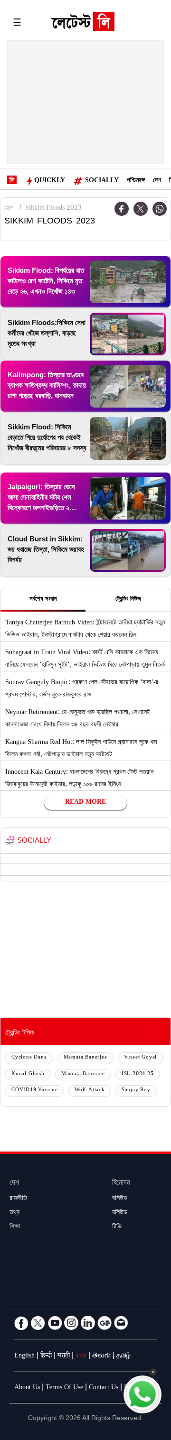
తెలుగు (101, 1356)
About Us (27, 1388)
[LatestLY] (82, 24)
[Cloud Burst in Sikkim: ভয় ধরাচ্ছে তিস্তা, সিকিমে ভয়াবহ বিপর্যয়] (128, 550)
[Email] (121, 1323)
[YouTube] (55, 1323)
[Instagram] (71, 1323)
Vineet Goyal (140, 1058)
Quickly (49, 181)
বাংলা (81, 1356)
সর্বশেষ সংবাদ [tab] (43, 599)
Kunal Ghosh (28, 1074)
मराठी (63, 1356)
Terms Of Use (64, 1388)
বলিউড (119, 1199)
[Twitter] (140, 209)
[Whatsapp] (159, 209)
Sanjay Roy (136, 1091)
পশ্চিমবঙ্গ (136, 181)
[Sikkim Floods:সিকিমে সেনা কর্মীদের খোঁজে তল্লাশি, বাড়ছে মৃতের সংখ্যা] (128, 334)
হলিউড (119, 1213)
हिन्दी (46, 1356)
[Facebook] (21, 1323)
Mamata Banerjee (85, 1058)
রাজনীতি (18, 1199)
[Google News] (104, 1323)
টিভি (117, 1227)
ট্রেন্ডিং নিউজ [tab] (128, 599)
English (24, 1356)
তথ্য (14, 1213)
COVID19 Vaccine (34, 1091)
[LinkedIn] (88, 1323)
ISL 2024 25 (138, 1074)
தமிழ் (123, 1356)
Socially (102, 181)
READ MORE (85, 803)
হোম (8, 209)
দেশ (157, 181)
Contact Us (103, 1388)
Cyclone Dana (29, 1058)
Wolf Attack (90, 1091)
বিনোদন (121, 1183)
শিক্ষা (15, 1227)
